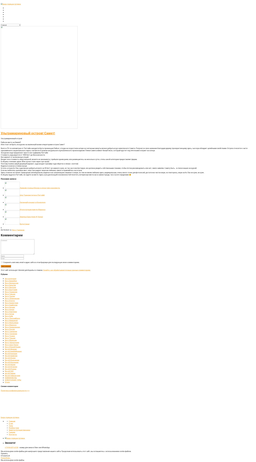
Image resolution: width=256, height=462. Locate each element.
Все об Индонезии (12, 360)
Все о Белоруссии (11, 283)
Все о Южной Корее (12, 347)
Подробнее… (6, 458)
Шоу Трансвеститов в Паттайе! (32, 195)
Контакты (8, 21)
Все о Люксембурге (12, 318)
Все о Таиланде (18, 230)
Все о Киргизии (11, 312)
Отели (7, 382)
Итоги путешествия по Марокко (32, 209)
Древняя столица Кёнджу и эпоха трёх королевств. (40, 188)
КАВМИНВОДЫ (11, 378)
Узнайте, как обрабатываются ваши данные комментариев (66, 270)
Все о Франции (11, 340)
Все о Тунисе (10, 336)
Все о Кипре (9, 309)
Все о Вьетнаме (11, 290)
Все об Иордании (11, 362)
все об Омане (10, 373)
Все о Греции (10, 294)
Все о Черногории (12, 342)
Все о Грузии (10, 296)
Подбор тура (9, 15)
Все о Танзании (11, 334)
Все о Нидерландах (12, 327)
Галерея (8, 19)
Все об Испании (11, 367)
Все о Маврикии (11, 320)
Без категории (10, 279)
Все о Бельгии (10, 285)
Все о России (10, 329)
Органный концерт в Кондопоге (32, 202)
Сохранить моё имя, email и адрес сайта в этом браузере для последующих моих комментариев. (41, 262)
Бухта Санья (24, 224)
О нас (7, 10)
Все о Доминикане (12, 298)
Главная (8, 8)
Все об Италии (10, 369)
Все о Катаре (10, 307)
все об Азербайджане (13, 351)
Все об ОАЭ (9, 371)
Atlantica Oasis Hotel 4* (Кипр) (31, 217)
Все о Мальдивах (11, 323)
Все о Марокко (10, 325)
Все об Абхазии (11, 349)
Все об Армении (11, 356)
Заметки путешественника (14, 17)
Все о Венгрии (10, 287)
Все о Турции (10, 338)
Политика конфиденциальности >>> (15, 391)
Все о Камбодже (11, 305)
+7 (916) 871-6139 (11, 447)
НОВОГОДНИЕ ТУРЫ (13, 380)
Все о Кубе (9, 316)
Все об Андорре (11, 353)
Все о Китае (9, 314)
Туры (7, 12)
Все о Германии (11, 292)
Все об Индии (10, 358)
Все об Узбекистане (12, 375)
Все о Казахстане (11, 303)
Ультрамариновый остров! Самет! (28, 133)
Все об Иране (10, 364)
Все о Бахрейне (11, 281)
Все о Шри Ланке (11, 345)
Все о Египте (10, 301)
